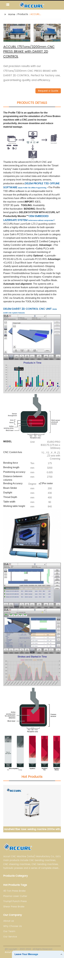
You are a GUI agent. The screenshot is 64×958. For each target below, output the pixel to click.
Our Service (10, 937)
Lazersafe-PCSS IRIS (35, 259)
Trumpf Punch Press (15, 901)
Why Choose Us (12, 926)
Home (11, 14)
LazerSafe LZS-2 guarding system (38, 224)
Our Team (9, 931)
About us (8, 921)
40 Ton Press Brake (14, 891)
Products (23, 14)
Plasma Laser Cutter (15, 896)
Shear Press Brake (13, 906)
